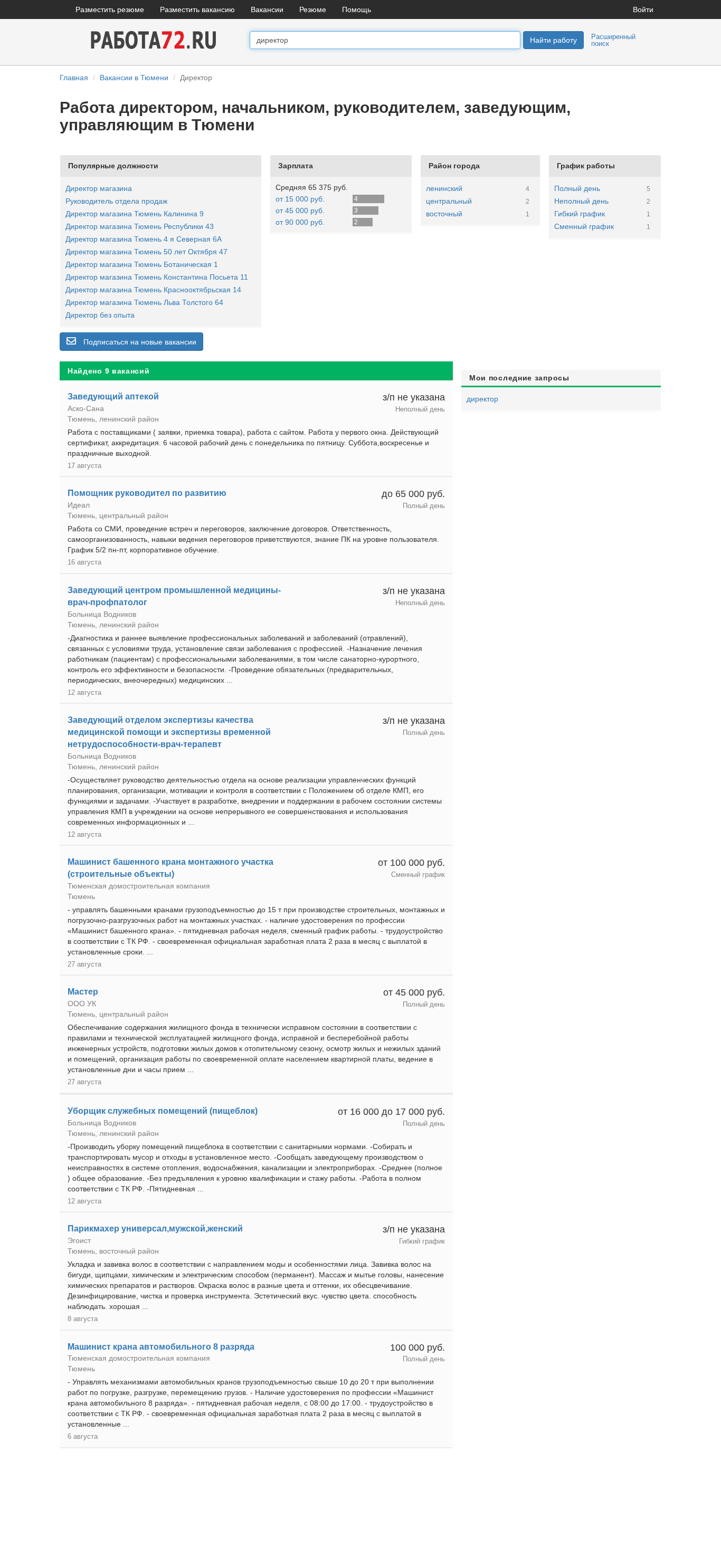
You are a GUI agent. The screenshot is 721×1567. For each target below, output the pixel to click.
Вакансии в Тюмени (134, 77)
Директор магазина (98, 188)
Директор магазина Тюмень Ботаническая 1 (141, 264)
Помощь (356, 9)
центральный (449, 201)
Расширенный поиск (613, 40)
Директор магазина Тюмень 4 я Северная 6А (143, 239)
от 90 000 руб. (300, 222)
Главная (74, 77)
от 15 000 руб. (300, 199)
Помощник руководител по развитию (147, 493)
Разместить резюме (109, 9)
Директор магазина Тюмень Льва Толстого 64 (144, 302)
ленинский (444, 188)
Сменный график (584, 226)
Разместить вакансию (197, 9)
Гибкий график (579, 213)
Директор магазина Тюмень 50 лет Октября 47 (146, 251)
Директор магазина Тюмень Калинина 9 (134, 213)
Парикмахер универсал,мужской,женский (155, 1228)
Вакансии (267, 9)
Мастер (83, 991)
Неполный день (581, 201)
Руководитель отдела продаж (116, 201)
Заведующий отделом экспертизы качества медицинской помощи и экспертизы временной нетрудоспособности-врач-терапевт (169, 732)
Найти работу (553, 40)
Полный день (577, 188)
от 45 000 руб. (300, 210)
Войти (643, 9)
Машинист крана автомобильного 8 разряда (161, 1346)
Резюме (312, 9)
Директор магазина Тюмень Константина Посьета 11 (156, 277)
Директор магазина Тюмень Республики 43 (139, 226)
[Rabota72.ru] (154, 39)
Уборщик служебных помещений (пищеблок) (163, 1110)
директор (482, 399)
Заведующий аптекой (113, 396)
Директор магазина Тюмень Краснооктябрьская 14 (153, 289)
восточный (444, 213)
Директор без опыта (100, 315)
